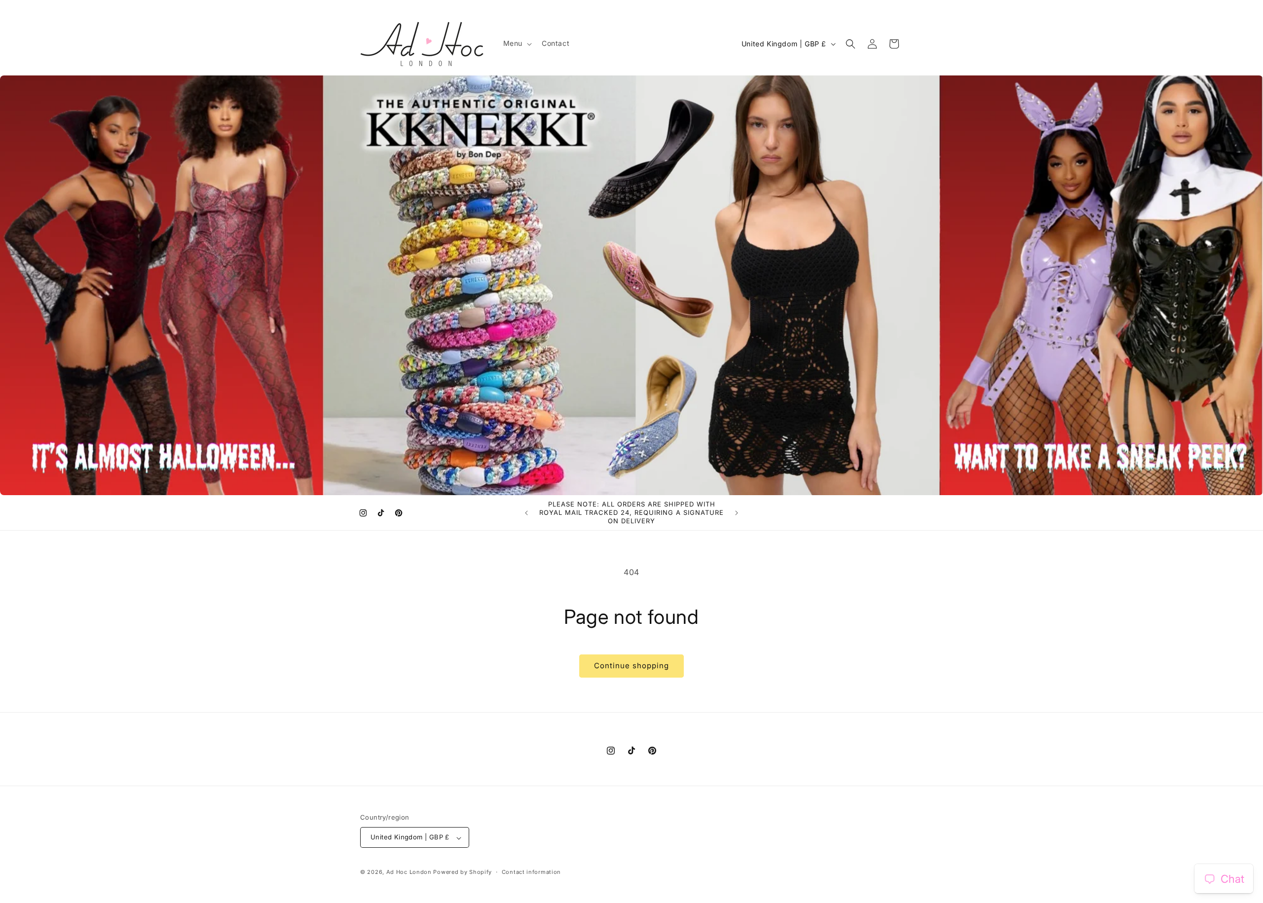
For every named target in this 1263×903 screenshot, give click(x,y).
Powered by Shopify (462, 872)
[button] (516, 43)
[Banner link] (631, 285)
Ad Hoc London (409, 872)
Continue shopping (631, 665)
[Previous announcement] (526, 513)
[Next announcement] (736, 513)
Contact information (531, 871)
